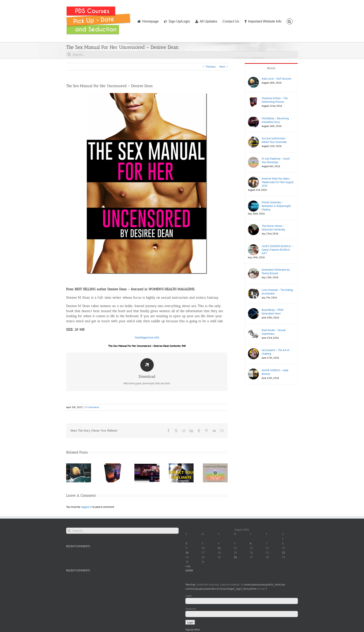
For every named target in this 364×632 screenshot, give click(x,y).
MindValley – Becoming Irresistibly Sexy (275, 120)
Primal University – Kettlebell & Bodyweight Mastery (276, 206)
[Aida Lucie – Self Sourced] (253, 79)
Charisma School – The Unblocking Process (275, 100)
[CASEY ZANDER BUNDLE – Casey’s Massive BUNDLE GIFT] (253, 246)
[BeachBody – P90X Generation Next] (253, 310)
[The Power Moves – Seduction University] (253, 226)
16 (187, 552)
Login (188, 595)
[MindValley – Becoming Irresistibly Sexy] (253, 118)
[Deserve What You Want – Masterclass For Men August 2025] (253, 179)
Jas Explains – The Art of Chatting (275, 351)
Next (222, 66)
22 (283, 552)
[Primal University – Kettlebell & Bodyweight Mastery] (253, 202)
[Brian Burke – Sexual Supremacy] (253, 330)
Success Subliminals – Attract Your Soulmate (274, 140)
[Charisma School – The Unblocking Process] (253, 98)
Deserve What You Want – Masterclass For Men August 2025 (277, 182)
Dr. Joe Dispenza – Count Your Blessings (276, 160)
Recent (271, 68)
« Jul (187, 566)
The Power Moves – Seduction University (273, 227)
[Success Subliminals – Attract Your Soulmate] (253, 138)
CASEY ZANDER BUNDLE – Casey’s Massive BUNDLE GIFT (277, 249)
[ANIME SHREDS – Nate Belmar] (253, 370)
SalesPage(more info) (147, 337)
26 (235, 557)
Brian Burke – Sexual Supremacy (274, 331)
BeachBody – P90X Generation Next (273, 311)
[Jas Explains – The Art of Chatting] (253, 350)
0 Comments (92, 407)
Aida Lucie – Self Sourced (276, 78)
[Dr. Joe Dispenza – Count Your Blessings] (253, 159)
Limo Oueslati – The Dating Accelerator (277, 291)
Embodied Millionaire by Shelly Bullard (276, 271)
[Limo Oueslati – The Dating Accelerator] (253, 290)
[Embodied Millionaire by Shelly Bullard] (253, 270)
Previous (210, 66)
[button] (290, 21)
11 (219, 548)
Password (190, 609)
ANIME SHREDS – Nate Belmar (275, 372)
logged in (86, 507)
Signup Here (192, 629)
